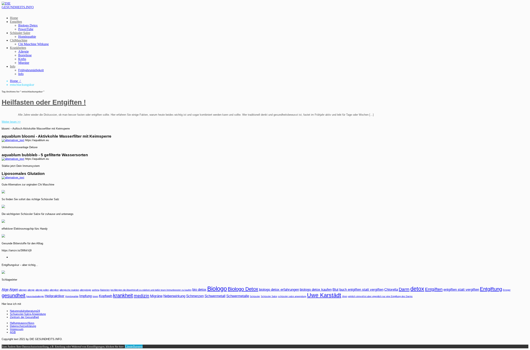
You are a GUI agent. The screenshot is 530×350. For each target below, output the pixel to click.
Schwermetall (215, 296)
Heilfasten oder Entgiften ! (44, 102)
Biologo (217, 288)
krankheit (123, 295)
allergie (31, 290)
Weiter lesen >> (11, 121)
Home (14, 18)
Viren (344, 296)
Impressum (16, 329)
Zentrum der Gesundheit (24, 317)
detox (417, 289)
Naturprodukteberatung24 (25, 310)
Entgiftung (491, 289)
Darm (404, 289)
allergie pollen (42, 290)
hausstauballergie (35, 296)
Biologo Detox (28, 25)
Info (12, 66)
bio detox (199, 290)
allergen (23, 290)
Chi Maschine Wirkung (33, 44)
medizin (141, 295)
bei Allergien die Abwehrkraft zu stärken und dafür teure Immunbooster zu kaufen (151, 290)
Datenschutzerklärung (23, 326)
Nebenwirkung (174, 296)
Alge (5, 290)
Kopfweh (105, 296)
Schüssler (255, 296)
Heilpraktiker (54, 296)
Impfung (85, 296)
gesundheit (13, 295)
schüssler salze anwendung (292, 296)
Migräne (23, 62)
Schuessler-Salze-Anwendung (28, 314)
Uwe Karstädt (324, 295)
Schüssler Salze (20, 33)
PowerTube (25, 29)
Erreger (507, 290)
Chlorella (391, 290)
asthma (95, 290)
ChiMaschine (18, 40)
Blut (335, 290)
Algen (13, 290)
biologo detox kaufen (316, 290)
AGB (13, 332)
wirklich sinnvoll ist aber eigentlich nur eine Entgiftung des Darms (380, 296)
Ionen (95, 296)
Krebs (22, 59)
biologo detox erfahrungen (279, 290)
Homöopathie (27, 36)
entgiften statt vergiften (461, 290)
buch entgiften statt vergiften (361, 290)
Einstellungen (134, 346)
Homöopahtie (71, 296)
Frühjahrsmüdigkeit (31, 70)
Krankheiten (18, 48)
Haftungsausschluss (22, 323)
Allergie (23, 51)
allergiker (54, 290)
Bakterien (105, 290)
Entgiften (16, 21)
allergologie (85, 290)
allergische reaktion (69, 290)
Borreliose (25, 55)
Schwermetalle (237, 296)
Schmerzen (195, 296)
